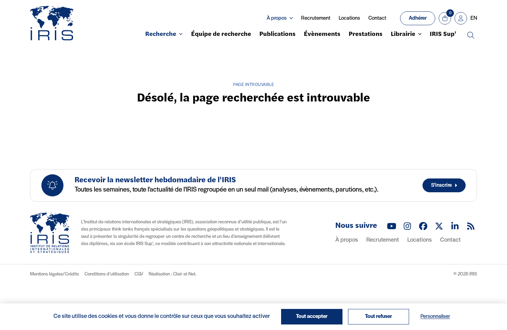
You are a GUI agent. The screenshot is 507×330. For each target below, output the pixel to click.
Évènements (322, 34)
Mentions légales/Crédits (54, 274)
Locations (349, 18)
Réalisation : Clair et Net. (172, 274)
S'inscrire (441, 185)
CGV (139, 274)
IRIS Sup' (443, 34)
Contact (377, 18)
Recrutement (315, 18)
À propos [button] (277, 18)
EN (473, 18)
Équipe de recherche (221, 34)
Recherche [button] (160, 34)
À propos (346, 240)
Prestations (365, 34)
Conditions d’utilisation (106, 274)
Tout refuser (378, 316)
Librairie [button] (403, 34)
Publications (277, 34)
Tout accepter (312, 316)
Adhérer (418, 18)
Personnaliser (435, 316)
